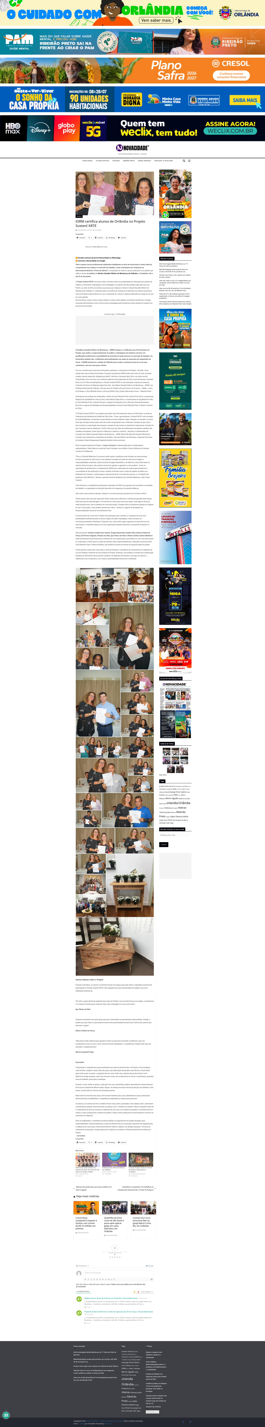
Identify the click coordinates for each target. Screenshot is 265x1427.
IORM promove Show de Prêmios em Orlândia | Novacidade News (111, 1298)
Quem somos (88, 161)
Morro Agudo (172, 798)
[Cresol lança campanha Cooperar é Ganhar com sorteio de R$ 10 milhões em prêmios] (86, 1202)
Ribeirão (173, 812)
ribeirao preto (164, 812)
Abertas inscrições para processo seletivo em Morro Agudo (94, 1188)
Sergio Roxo (163, 820)
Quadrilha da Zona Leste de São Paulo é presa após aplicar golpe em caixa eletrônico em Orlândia (114, 1224)
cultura (184, 789)
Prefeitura (168, 808)
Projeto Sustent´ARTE (85, 282)
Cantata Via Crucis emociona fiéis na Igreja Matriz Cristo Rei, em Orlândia (142, 1221)
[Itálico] (88, 1279)
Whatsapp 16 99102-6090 (163, 161)
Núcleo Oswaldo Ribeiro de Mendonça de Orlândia (117, 273)
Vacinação (162, 823)
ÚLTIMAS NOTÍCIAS (102, 161)
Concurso (162, 789)
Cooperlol (169, 789)
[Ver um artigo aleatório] (189, 160)
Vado (168, 823)
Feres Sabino (181, 792)
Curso (188, 789)
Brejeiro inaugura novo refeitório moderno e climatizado (154, 1354)
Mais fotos (162, 775)
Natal (180, 798)
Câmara (161, 792)
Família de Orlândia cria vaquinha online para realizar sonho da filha (156, 1376)
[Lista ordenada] (97, 1279)
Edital (166, 792)
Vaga (171, 823)
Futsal (166, 795)
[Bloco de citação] (102, 1279)
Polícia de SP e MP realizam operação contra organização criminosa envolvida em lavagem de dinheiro (174, 296)
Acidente (162, 786)
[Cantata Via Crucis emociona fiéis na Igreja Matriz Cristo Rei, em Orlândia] (143, 1202)
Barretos (168, 786)
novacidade (98, 230)
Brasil (173, 786)
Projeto (175, 808)
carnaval (184, 786)
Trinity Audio (96, 247)
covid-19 (179, 789)
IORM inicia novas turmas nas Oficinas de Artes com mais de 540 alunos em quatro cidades (87, 1170)
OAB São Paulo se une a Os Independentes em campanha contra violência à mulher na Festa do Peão (175, 283)
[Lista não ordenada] (99, 1279)
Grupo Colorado (109, 445)
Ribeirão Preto (129, 161)
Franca (161, 795)
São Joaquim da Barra (180, 820)
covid (174, 789)
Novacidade (186, 798)
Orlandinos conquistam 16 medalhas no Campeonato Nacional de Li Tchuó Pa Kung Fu (135, 1188)
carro (189, 786)
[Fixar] (94, 1279)
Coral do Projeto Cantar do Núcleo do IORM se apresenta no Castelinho (140, 1170)
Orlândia (116, 161)
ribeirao (182, 807)
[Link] (108, 1279)
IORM (175, 795)
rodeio (168, 817)
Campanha (179, 786)
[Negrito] (85, 1279)
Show (170, 820)
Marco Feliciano (134, 1368)
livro (179, 795)
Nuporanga (162, 803)
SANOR (185, 816)
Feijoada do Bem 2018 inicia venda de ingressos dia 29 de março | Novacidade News (118, 1312)
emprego (172, 792)
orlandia (172, 803)
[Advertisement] (115, 330)
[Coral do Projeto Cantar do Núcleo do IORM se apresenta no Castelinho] (141, 1160)
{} (111, 1279)
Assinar (163, 845)
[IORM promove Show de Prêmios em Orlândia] (114, 1160)
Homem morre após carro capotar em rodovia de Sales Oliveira (95, 1366)
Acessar (150, 1266)
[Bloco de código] (105, 1279)
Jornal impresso (144, 161)
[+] (114, 1279)
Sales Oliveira (176, 816)
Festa (188, 792)
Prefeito (161, 808)
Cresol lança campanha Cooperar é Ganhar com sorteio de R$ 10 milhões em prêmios (86, 1223)
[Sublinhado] (91, 1279)
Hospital (170, 795)
